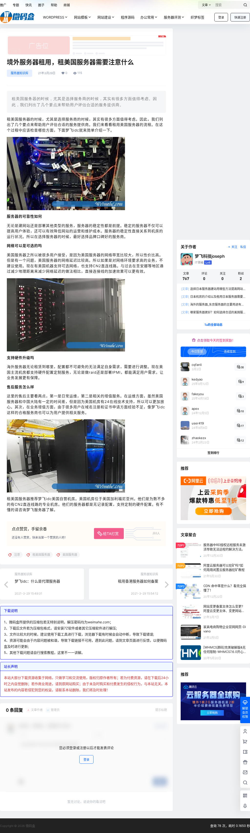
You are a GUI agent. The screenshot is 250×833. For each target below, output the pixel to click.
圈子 (41, 5)
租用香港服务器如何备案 (138, 581)
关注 (234, 247)
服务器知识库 (19, 73)
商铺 (66, 5)
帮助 (54, 5)
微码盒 (30, 826)
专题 (16, 5)
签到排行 (213, 453)
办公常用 (147, 17)
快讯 (28, 5)
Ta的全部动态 (213, 325)
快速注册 (240, 17)
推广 (3, 5)
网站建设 (104, 17)
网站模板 (81, 17)
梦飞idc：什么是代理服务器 (37, 581)
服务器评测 (172, 17)
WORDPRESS (53, 17)
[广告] (86, 37)
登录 (221, 17)
